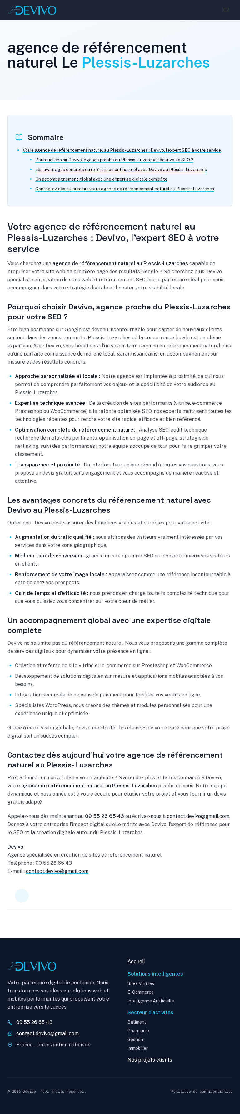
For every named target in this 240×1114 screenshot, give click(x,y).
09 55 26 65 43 (34, 1022)
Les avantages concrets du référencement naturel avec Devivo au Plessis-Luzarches (121, 169)
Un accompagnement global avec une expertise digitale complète (101, 179)
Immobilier (138, 1048)
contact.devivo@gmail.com (198, 816)
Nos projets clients (150, 1060)
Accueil (136, 961)
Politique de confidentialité (201, 1091)
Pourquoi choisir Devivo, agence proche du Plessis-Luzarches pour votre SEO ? (114, 159)
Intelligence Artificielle (151, 1000)
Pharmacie (138, 1030)
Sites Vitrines (141, 983)
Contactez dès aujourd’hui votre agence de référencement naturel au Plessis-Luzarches (124, 188)
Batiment (137, 1022)
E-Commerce (141, 992)
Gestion (135, 1039)
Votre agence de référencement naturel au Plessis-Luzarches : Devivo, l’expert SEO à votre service (122, 150)
